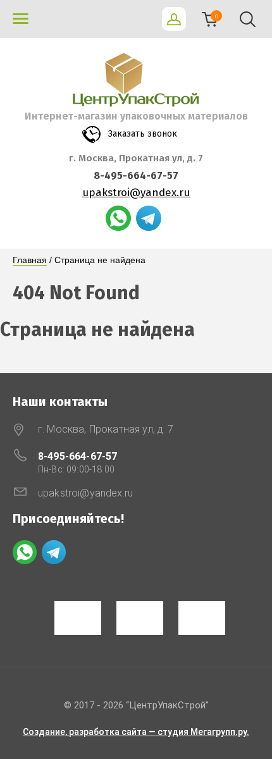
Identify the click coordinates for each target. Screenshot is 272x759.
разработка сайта (108, 732)
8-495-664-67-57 (136, 176)
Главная (30, 260)
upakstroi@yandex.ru (136, 192)
